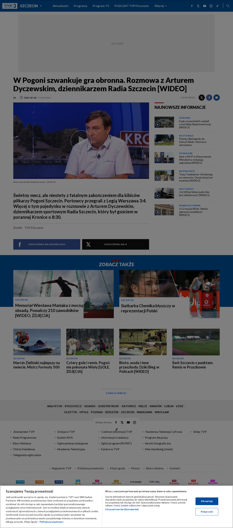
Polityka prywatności (51, 521)
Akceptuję (207, 501)
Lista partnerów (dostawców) (122, 509)
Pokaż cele (207, 511)
